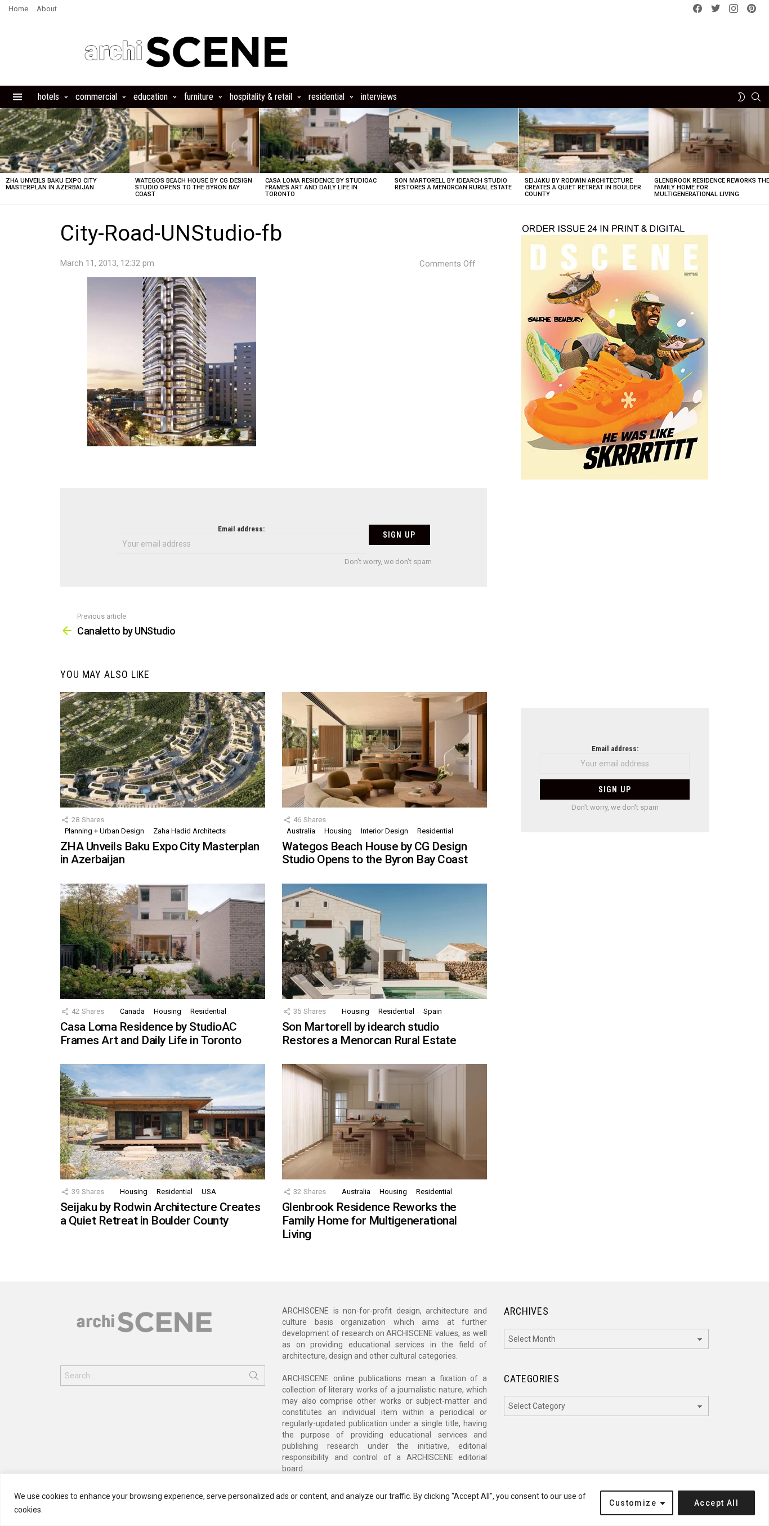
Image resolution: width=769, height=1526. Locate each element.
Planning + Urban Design (104, 831)
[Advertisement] (615, 600)
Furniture (198, 96)
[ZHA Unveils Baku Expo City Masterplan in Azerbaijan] (64, 140)
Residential (327, 96)
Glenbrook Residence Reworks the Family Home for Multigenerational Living (369, 1220)
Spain (432, 1011)
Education (150, 96)
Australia (301, 831)
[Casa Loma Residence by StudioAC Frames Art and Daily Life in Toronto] (324, 140)
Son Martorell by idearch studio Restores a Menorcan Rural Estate (453, 184)
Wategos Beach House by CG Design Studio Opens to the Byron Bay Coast (193, 187)
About (47, 9)
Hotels (48, 96)
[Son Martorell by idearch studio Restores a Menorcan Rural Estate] (453, 140)
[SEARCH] (756, 97)
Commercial (96, 96)
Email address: (241, 529)
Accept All (716, 1502)
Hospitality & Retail (261, 96)
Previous (5, 156)
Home (18, 9)
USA (209, 1191)
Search (254, 1377)
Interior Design (384, 831)
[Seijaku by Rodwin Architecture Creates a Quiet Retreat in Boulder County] (584, 140)
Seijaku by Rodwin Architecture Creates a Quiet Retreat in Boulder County (583, 187)
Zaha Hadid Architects (189, 831)
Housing (338, 831)
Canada (132, 1011)
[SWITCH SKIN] (741, 97)
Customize (632, 1502)
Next (763, 156)
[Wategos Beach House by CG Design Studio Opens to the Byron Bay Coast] (194, 140)
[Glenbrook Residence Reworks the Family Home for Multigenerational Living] (384, 1121)
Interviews (379, 96)
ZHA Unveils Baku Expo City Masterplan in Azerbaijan (51, 184)
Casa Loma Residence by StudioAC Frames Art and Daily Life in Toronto (321, 187)
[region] (384, 1500)
